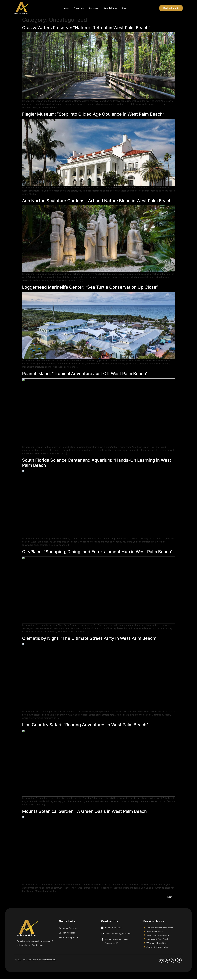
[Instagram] (167, 960)
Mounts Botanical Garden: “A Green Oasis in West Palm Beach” (85, 811)
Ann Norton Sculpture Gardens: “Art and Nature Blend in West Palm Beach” (97, 200)
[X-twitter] (173, 960)
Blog (124, 8)
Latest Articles (67, 932)
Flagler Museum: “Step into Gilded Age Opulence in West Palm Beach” (93, 114)
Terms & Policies (68, 928)
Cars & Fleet (110, 8)
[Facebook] (161, 960)
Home (66, 8)
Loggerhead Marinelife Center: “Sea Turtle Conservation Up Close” (90, 287)
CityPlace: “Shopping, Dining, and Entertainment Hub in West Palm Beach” (97, 551)
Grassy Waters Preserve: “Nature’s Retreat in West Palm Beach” (86, 27)
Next (171, 896)
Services (93, 8)
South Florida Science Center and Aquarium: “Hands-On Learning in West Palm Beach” (96, 463)
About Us (79, 8)
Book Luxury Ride (68, 937)
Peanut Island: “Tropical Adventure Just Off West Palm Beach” (85, 373)
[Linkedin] (179, 960)
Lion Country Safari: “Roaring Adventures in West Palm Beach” (85, 724)
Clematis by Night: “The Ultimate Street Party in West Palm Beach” (89, 638)
